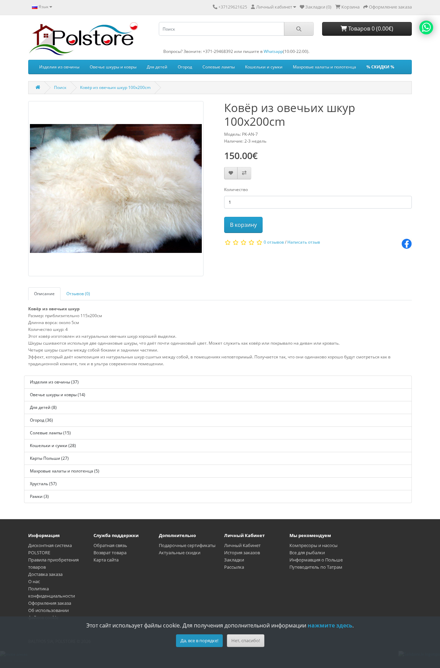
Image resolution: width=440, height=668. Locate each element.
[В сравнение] (244, 173)
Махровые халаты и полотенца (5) (64, 471)
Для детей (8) (43, 407)
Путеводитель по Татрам (315, 567)
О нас (34, 581)
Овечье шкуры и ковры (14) (57, 395)
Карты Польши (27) (49, 458)
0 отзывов (274, 242)
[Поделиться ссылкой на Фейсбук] (407, 243)
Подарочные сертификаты (187, 545)
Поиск (60, 87)
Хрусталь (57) (43, 484)
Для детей (157, 67)
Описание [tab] (44, 294)
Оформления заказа (49, 603)
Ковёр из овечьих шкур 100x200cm (115, 87)
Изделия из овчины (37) (54, 382)
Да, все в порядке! (199, 640)
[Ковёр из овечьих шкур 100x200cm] (116, 191)
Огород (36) (41, 420)
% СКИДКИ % (380, 67)
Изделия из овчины (59, 67)
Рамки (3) (39, 496)
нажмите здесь (330, 625)
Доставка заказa (45, 574)
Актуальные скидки (179, 552)
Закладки (234, 560)
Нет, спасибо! (245, 640)
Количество (236, 189)
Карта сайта (106, 560)
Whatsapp (273, 51)
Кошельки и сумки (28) (53, 445)
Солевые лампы (218, 67)
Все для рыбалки (307, 552)
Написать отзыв (303, 242)
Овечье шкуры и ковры (113, 67)
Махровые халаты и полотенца (324, 67)
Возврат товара (110, 552)
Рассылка (234, 567)
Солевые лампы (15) (50, 433)
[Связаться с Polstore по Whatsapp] (426, 27)
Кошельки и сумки (264, 67)
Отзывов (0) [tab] (78, 294)
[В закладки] (231, 173)
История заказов (242, 552)
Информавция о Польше (316, 560)
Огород (185, 67)
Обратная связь (110, 545)
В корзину (243, 225)
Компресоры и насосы (313, 545)
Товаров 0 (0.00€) (370, 28)
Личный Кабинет (242, 545)
